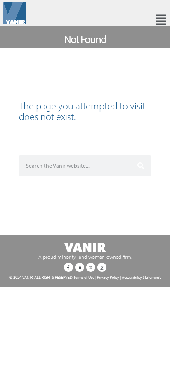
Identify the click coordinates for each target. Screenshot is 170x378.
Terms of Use (83, 277)
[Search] (140, 165)
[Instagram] (101, 267)
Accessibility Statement (141, 277)
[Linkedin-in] (79, 267)
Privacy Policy (108, 277)
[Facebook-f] (68, 267)
